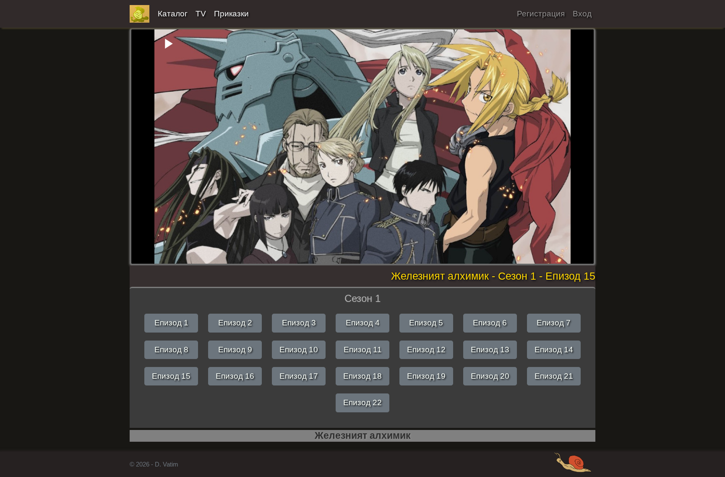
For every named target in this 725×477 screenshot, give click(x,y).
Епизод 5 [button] (426, 322)
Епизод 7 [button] (554, 322)
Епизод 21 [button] (554, 376)
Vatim (140, 14)
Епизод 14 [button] (554, 349)
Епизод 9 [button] (235, 349)
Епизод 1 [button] (171, 322)
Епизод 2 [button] (235, 322)
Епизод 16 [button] (235, 376)
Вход (582, 13)
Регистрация (541, 13)
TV (201, 13)
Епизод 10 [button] (298, 349)
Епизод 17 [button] (298, 376)
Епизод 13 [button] (490, 349)
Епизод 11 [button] (363, 349)
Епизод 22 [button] (362, 402)
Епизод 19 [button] (426, 376)
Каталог (173, 13)
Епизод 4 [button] (363, 322)
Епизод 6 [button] (490, 322)
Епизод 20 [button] (490, 376)
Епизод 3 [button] (299, 322)
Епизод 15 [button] (171, 376)
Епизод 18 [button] (362, 376)
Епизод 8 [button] (171, 349)
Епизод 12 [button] (426, 349)
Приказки (231, 13)
